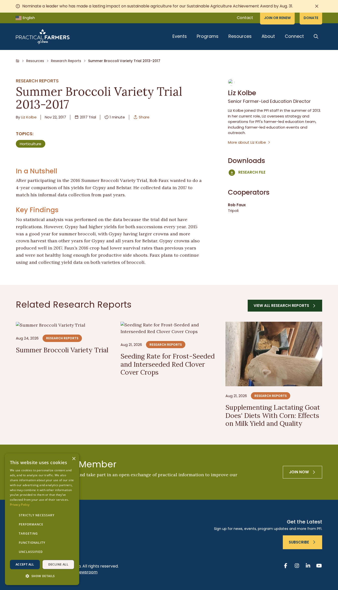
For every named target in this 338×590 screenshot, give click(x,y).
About (268, 36)
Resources (240, 36)
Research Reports (66, 61)
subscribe (299, 542)
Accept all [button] (25, 564)
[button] (42, 576)
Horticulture (30, 143)
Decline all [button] (58, 564)
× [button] (73, 459)
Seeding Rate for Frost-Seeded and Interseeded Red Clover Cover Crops (168, 364)
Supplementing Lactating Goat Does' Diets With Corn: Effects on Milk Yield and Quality (272, 415)
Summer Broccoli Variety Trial (62, 350)
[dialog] (42, 519)
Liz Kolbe (29, 117)
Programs (207, 36)
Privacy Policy (19, 504)
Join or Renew (277, 17)
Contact (245, 18)
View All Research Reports (281, 305)
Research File (252, 172)
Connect (294, 36)
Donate (311, 17)
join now (299, 472)
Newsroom (86, 572)
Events (179, 36)
